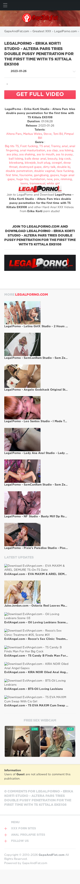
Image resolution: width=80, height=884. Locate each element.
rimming (66, 179)
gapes (54, 175)
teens (24, 183)
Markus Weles (32, 134)
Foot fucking (29, 146)
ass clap (52, 150)
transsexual (37, 183)
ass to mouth (45, 154)
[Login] (75, 5)
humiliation (37, 179)
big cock (65, 159)
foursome (25, 175)
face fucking (65, 171)
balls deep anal (35, 159)
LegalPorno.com (31, 294)
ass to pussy (64, 154)
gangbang (41, 175)
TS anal (44, 146)
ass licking (66, 150)
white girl (53, 183)
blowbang (16, 163)
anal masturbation (32, 150)
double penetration (19, 171)
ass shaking (27, 154)
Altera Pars (14, 134)
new (49, 179)
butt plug (43, 163)
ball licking (16, 159)
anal (65, 146)
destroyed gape (30, 167)
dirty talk (49, 167)
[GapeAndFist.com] (40, 18)
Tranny (55, 146)
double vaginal (44, 171)
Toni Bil (58, 134)
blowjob (30, 163)
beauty (52, 159)
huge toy (22, 179)
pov (56, 179)
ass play (12, 154)
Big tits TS (12, 146)
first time (12, 175)
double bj (63, 167)
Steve (48, 134)
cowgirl (57, 163)
